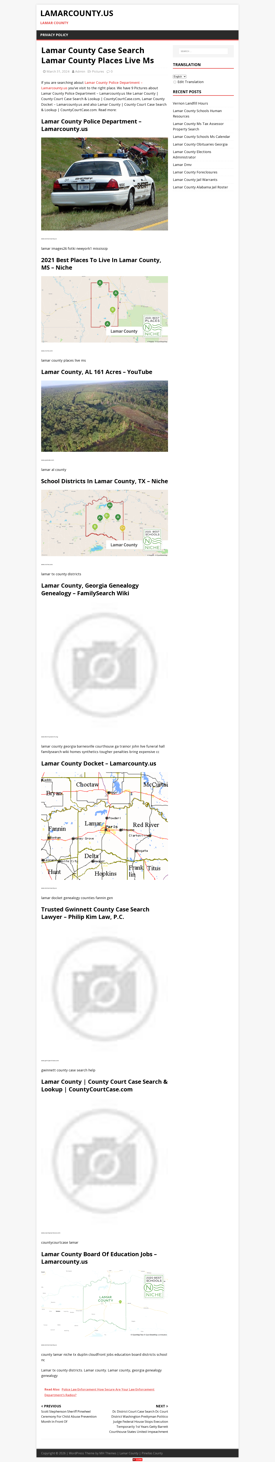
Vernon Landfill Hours (190, 103)
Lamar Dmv (182, 164)
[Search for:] (203, 51)
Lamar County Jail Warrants (195, 179)
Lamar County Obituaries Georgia (200, 144)
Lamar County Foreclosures (195, 172)
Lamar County (129, 1453)
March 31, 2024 (58, 71)
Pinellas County (152, 1453)
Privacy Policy (54, 35)
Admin (80, 71)
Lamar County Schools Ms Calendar (201, 136)
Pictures (98, 71)
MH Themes (107, 1453)
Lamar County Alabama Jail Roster (200, 187)
